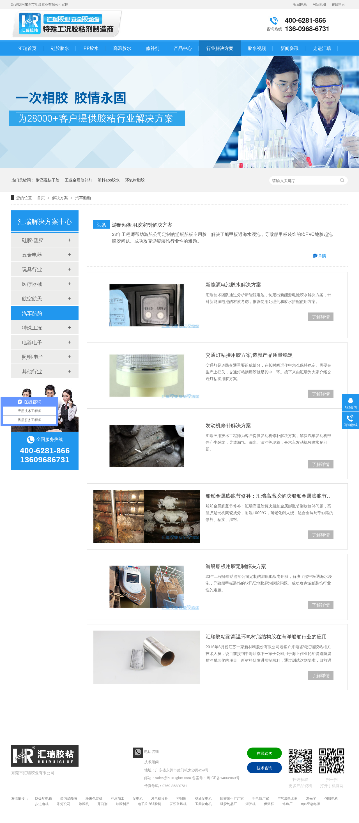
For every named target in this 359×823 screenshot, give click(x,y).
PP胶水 (91, 48)
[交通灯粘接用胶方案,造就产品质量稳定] (146, 375)
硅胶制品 (122, 803)
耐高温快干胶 (47, 180)
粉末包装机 (94, 798)
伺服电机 (331, 798)
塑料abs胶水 (109, 180)
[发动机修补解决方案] (146, 446)
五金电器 (32, 254)
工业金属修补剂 (78, 180)
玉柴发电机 (203, 803)
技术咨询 (264, 768)
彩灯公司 (63, 803)
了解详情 (321, 316)
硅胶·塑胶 (32, 239)
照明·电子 (32, 356)
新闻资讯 (289, 48)
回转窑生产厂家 (232, 798)
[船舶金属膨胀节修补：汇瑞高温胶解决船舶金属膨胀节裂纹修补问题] (146, 516)
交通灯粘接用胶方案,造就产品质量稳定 (249, 354)
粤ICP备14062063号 (223, 777)
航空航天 (32, 298)
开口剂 (102, 803)
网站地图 (319, 4)
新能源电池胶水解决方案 (233, 284)
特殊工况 (32, 327)
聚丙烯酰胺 (68, 798)
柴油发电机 (203, 798)
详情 (321, 255)
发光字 (311, 798)
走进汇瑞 (322, 48)
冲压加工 (117, 798)
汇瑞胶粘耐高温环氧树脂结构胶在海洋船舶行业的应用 (266, 636)
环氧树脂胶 (135, 180)
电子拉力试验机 (149, 803)
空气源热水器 (287, 798)
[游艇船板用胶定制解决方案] (146, 586)
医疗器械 (32, 283)
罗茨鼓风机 (178, 803)
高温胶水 (122, 48)
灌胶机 (250, 803)
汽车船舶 (83, 197)
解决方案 (60, 197)
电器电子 (32, 342)
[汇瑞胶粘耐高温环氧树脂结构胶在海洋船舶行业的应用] (146, 657)
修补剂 (152, 48)
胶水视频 (257, 48)
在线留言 (338, 4)
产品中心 (183, 48)
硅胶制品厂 (228, 803)
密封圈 (181, 798)
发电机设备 (159, 798)
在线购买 (264, 753)
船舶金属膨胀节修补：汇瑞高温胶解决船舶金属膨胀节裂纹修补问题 (269, 495)
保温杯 (269, 803)
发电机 (138, 798)
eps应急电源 (310, 803)
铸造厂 (287, 803)
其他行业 (32, 371)
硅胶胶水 (60, 48)
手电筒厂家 (260, 798)
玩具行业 (32, 269)
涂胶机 (84, 803)
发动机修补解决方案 (228, 425)
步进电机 (42, 803)
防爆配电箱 (43, 798)
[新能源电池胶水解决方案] (146, 305)
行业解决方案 (219, 48)
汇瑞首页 (27, 48)
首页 (41, 197)
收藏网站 (300, 4)
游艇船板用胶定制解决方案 (142, 224)
